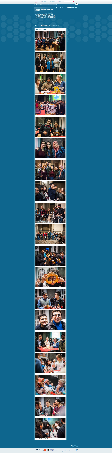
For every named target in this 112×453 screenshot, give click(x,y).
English (60, 1)
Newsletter (66, 450)
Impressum (63, 450)
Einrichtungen (41, 4)
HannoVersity (55, 4)
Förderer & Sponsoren (52, 1)
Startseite (37, 4)
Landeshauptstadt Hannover (48, 4)
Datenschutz (59, 450)
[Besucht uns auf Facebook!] (35, 25)
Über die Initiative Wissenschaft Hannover (45, 1)
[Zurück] (34, 4)
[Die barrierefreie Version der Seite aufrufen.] (69, 450)
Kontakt (56, 450)
